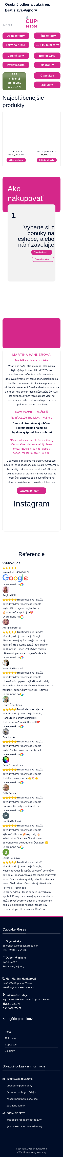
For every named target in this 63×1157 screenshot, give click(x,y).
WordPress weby (27, 1152)
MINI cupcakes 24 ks (47, 151)
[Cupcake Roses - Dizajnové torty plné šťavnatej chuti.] (31, 22)
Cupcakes (11, 1044)
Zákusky (10, 1050)
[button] (7, 22)
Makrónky (10, 1037)
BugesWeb (41, 1148)
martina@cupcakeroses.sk (18, 987)
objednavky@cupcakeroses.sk (20, 945)
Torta (8, 1031)
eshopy (42, 1152)
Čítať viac (40, 909)
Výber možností (16, 160)
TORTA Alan (16, 151)
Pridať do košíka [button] (46, 160)
